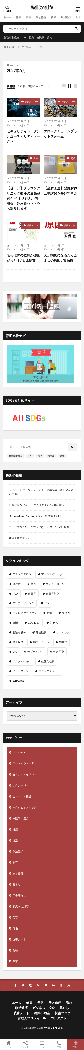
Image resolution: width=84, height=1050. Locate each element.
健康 (18, 17)
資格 (53, 17)
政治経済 (66, 17)
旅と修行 (41, 17)
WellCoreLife (42, 8)
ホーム (7, 17)
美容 (28, 17)
